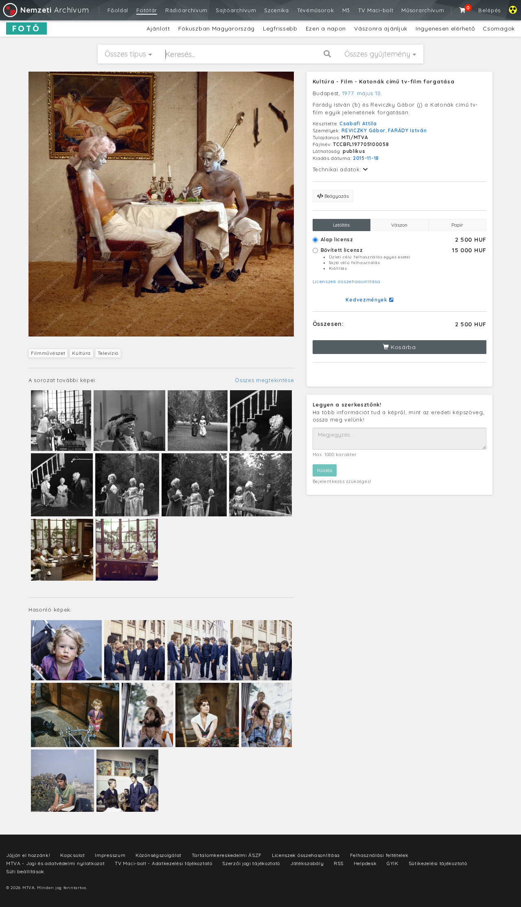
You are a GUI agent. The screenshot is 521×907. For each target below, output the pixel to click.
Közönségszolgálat (159, 855)
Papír (457, 225)
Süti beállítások (25, 871)
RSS (339, 863)
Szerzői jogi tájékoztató (251, 863)
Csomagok (499, 28)
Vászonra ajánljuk (380, 28)
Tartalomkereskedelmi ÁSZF (227, 855)
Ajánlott (158, 28)
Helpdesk (365, 863)
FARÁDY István (407, 130)
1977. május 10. (362, 93)
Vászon (399, 225)
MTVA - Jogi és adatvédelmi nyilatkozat (55, 863)
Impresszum (110, 855)
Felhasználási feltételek (379, 855)
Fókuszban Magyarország (216, 28)
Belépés (489, 10)
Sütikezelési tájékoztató (438, 863)
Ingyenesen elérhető (445, 28)
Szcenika (276, 10)
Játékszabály (307, 863)
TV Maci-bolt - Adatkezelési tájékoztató (163, 863)
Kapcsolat (72, 855)
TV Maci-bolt (375, 10)
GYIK (392, 863)
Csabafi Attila (358, 123)
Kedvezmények (367, 300)
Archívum (54, 10)
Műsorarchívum (422, 10)
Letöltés (341, 225)
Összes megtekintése (264, 380)
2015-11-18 (366, 158)
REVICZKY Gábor (363, 130)
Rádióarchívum (186, 10)
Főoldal (117, 10)
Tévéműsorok (315, 10)
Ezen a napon (326, 28)
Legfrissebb (280, 28)
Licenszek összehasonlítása (347, 281)
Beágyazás (336, 196)
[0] (463, 10)
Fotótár (146, 10)
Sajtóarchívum (236, 10)
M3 (346, 10)
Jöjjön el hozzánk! (28, 855)
